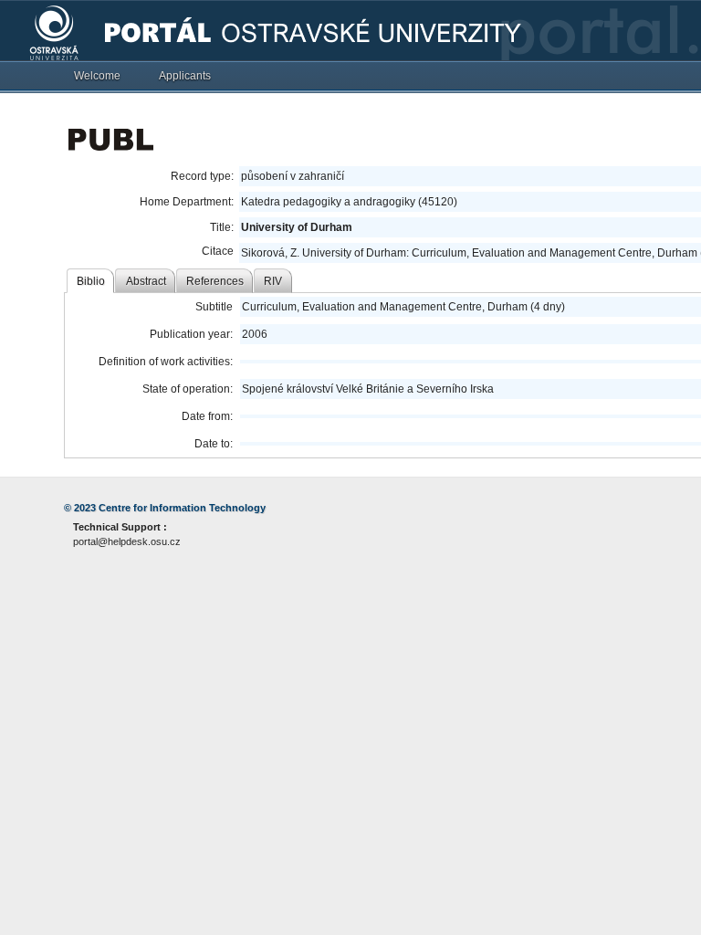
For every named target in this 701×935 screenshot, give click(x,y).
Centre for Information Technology (182, 507)
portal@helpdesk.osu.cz (127, 541)
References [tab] (215, 281)
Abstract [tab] (146, 281)
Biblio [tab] (91, 281)
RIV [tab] (273, 281)
